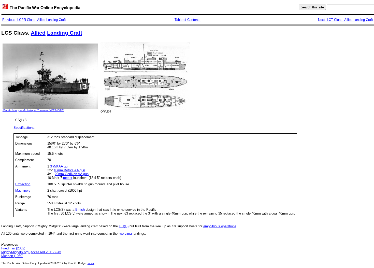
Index (91, 263)
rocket (67, 178)
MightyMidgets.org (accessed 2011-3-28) (31, 252)
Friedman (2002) (13, 248)
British (80, 209)
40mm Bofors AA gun (69, 170)
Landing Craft (64, 33)
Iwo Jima (125, 233)
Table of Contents (187, 20)
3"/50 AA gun (59, 166)
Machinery (23, 190)
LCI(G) (123, 226)
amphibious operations (219, 226)
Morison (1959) (12, 256)
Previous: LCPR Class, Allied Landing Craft (34, 20)
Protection (22, 184)
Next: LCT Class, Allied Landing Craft (345, 20)
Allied (38, 33)
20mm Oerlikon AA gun (72, 174)
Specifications (23, 128)
